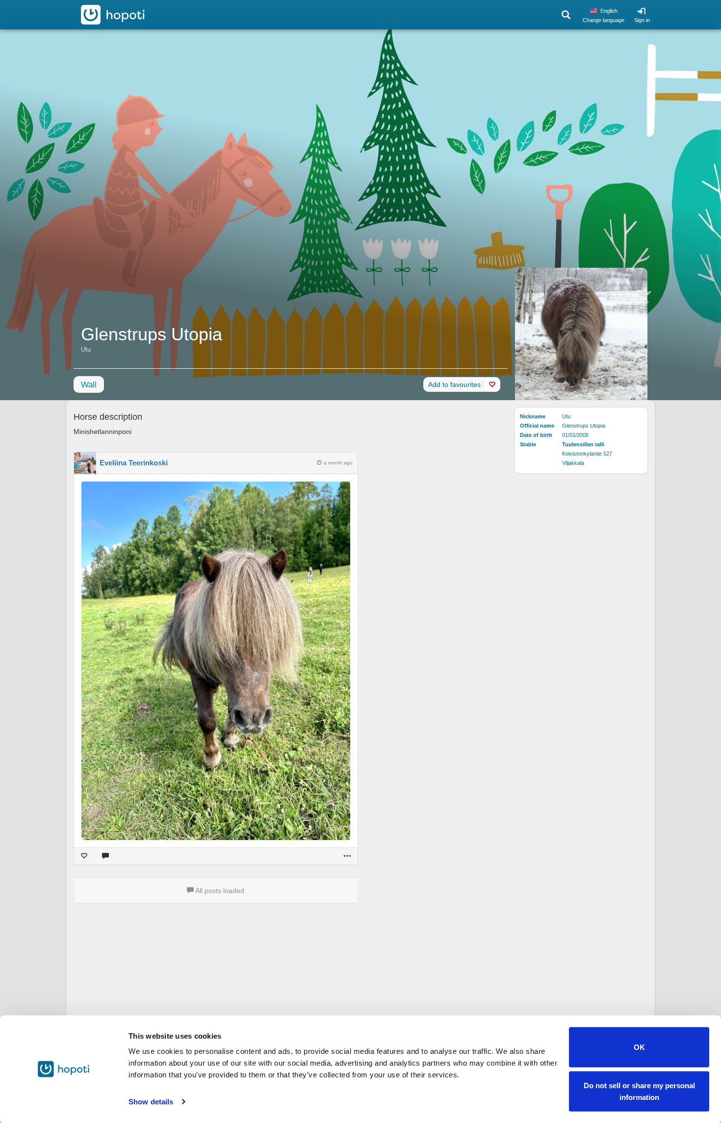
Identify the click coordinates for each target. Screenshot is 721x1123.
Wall (89, 384)
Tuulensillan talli (583, 444)
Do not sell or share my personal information (639, 1091)
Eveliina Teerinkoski (134, 463)
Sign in (642, 20)
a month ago (338, 462)
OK (639, 1047)
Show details (151, 1101)
